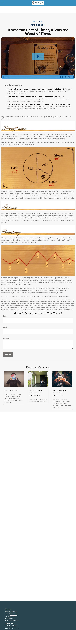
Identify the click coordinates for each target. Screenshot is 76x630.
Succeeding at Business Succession (59, 393)
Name (5, 316)
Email (5, 327)
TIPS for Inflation (12, 390)
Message (6, 338)
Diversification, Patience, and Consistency (35, 393)
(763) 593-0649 (13, 613)
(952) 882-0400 (13, 615)
